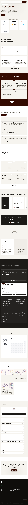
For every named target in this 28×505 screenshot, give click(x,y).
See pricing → (16, 101)
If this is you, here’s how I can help (14, 68)
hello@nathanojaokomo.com (14, 415)
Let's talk (12, 101)
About (1, 490)
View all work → (14, 185)
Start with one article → (14, 280)
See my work (8, 14)
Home (1, 489)
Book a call (3, 14)
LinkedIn (10, 489)
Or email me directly (16, 222)
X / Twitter (10, 490)
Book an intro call (14, 470)
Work (1, 491)
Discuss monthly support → (14, 294)
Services (2, 492)
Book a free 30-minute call (13, 324)
